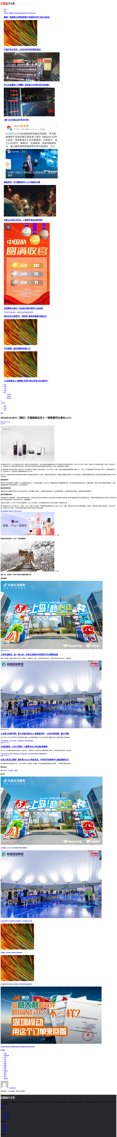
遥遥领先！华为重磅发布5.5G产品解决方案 (22, 182)
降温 (5, 1102)
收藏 (10, 551)
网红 (5, 1097)
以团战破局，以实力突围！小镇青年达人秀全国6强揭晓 (24, 787)
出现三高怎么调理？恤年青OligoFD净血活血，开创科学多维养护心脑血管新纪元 (35, 800)
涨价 (5, 1089)
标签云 (9, 436)
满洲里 (6, 1108)
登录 (3, 443)
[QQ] (1, 1135)
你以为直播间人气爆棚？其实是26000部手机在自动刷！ (27, 85)
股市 (5, 1087)
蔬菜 (5, 1099)
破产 (5, 1104)
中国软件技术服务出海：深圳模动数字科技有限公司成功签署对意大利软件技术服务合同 (18, 1076)
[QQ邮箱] (4, 1135)
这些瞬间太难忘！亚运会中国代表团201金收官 (23, 308)
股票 (5, 1091)
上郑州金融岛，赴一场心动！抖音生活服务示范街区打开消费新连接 (29, 695)
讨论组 (9, 434)
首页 (5, 9)
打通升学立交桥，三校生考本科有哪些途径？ (23, 50)
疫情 (5, 1083)
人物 (5, 428)
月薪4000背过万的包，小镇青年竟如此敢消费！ (24, 220)
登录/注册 (13, 1118)
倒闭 (5, 1106)
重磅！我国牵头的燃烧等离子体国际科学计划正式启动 (27, 17)
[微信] (3, 1135)
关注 (5, 11)
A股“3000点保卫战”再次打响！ (17, 120)
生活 (5, 426)
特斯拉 (6, 1101)
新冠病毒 (6, 1085)
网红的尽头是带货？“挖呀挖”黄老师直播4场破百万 (25, 316)
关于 (5, 432)
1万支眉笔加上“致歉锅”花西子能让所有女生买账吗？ (26, 421)
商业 (5, 424)
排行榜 (9, 438)
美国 (5, 1095)
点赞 (16, 551)
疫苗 (5, 1093)
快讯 (5, 430)
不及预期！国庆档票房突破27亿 (17, 348)
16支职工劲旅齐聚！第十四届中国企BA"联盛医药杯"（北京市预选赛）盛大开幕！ (35, 774)
